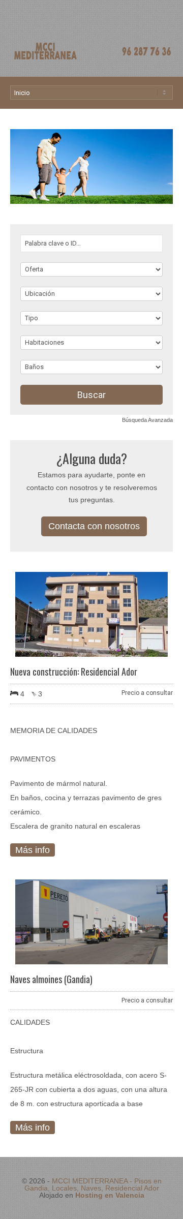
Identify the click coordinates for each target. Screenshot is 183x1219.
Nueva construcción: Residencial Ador (73, 671)
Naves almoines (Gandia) (51, 979)
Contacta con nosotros (94, 526)
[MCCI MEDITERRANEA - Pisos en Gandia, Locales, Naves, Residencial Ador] (91, 59)
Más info (32, 850)
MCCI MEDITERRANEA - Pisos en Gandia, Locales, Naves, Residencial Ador (93, 1184)
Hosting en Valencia (109, 1195)
